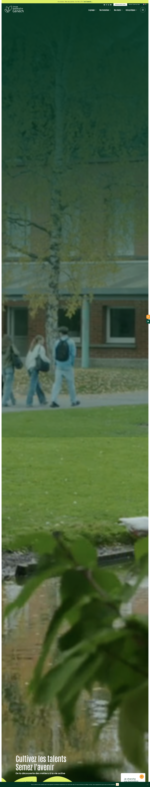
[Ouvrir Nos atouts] (122, 10)
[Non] (147, 784)
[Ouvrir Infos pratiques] (136, 10)
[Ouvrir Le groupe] (95, 10)
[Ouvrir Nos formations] (110, 10)
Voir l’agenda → (88, 1)
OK (117, 784)
